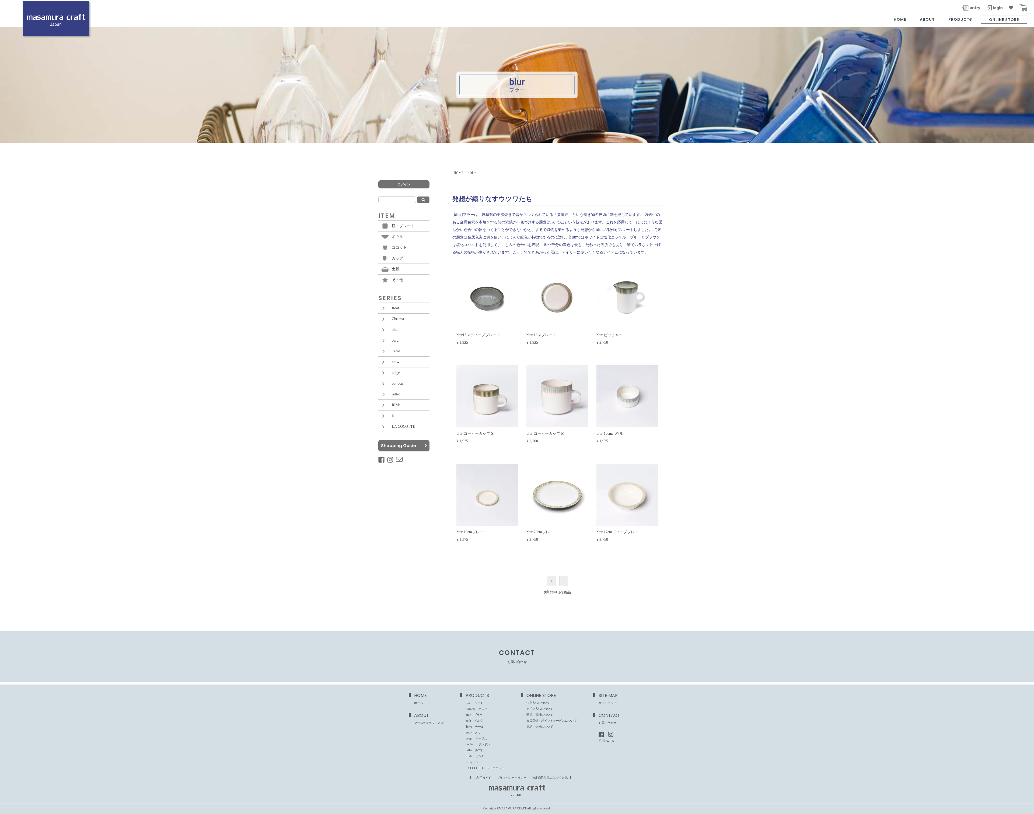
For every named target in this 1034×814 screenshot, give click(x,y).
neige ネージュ (476, 738)
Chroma (398, 319)
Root (395, 308)
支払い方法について (539, 708)
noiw (395, 362)
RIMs (396, 405)
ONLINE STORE (1004, 19)
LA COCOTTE (403, 426)
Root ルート (474, 702)
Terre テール (475, 726)
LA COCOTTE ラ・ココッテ (485, 768)
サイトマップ (607, 702)
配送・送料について (539, 714)
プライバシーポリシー (511, 777)
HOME (900, 19)
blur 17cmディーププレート (619, 532)
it (393, 416)
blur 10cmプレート (471, 532)
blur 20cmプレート (541, 532)
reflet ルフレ (475, 750)
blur (395, 330)
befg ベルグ (474, 720)
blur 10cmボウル (609, 433)
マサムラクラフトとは (429, 722)
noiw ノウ (473, 732)
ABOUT (930, 19)
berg (395, 340)
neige (396, 373)
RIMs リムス (475, 756)
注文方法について (538, 702)
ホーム (418, 702)
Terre (396, 351)
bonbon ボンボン (478, 744)
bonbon (397, 383)
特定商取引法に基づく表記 (550, 777)
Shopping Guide (398, 446)
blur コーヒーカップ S (474, 433)
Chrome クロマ (476, 708)
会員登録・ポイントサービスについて (551, 720)
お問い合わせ (607, 722)
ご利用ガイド (482, 777)
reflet (396, 394)
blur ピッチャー (609, 335)
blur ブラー (474, 714)
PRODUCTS (962, 19)
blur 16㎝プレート (541, 335)
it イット (472, 762)
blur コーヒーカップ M (545, 433)
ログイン (403, 184)
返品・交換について (539, 726)
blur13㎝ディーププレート (478, 335)
